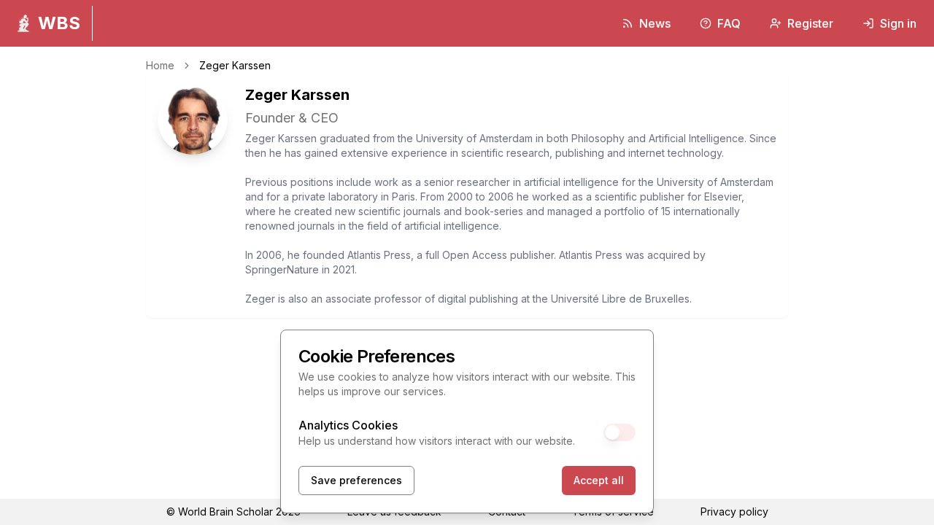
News (655, 23)
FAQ (729, 23)
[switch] (619, 432)
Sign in (898, 23)
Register (810, 23)
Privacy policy (734, 511)
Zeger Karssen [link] (235, 65)
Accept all (599, 480)
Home (160, 65)
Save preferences (356, 480)
